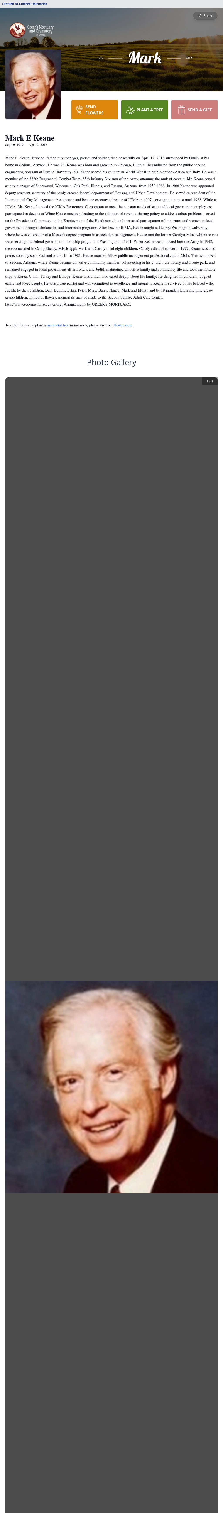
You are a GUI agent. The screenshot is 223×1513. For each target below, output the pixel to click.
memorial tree (58, 325)
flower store (123, 325)
